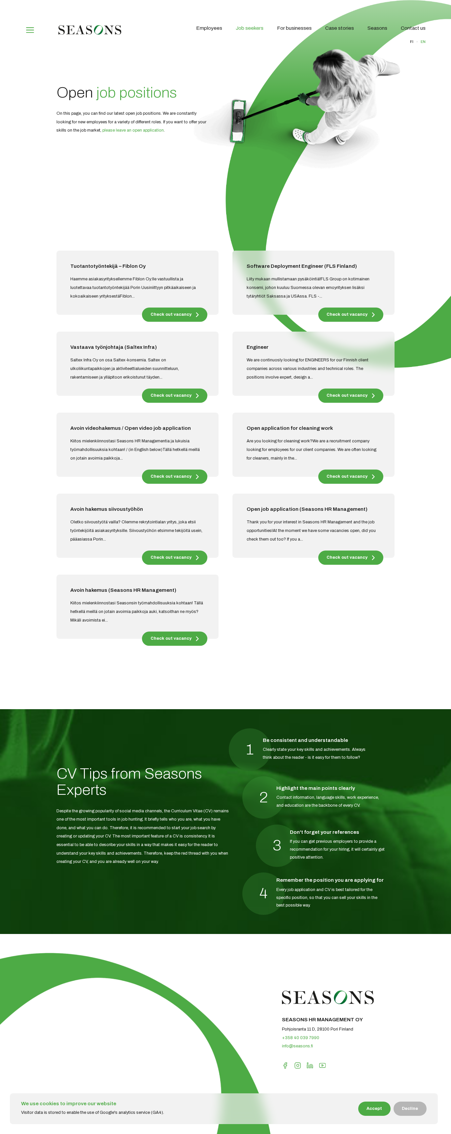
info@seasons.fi (297, 1046)
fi (411, 42)
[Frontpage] (89, 33)
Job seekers (249, 28)
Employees (209, 28)
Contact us (413, 28)
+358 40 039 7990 (300, 1037)
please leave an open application (133, 130)
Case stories (339, 28)
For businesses (294, 28)
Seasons (377, 28)
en (423, 42)
